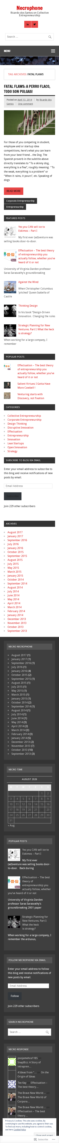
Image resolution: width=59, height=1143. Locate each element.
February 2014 (16, 611)
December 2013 (17, 619)
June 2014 (13, 595)
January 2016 (15, 548)
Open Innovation (17, 447)
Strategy (12, 451)
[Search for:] (29, 36)
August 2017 (15, 532)
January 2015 (15, 575)
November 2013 (17, 623)
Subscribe (13, 496)
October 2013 (16, 627)
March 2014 (14, 607)
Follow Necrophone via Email (27, 960)
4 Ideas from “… (27, 1072)
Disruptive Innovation (20, 427)
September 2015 (17, 556)
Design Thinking (17, 423)
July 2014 (13, 591)
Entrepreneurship (15, 207)
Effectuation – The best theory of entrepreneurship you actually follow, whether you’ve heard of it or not (29, 885)
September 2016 (17, 540)
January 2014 (15, 615)
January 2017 (15, 536)
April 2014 (14, 603)
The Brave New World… (32, 1093)
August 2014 (15, 587)
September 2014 (17, 583)
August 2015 (15, 559)
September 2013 (17, 630)
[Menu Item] (27, 24)
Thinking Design (28, 305)
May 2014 (13, 599)
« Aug (11, 825)
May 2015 (13, 567)
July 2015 (13, 563)
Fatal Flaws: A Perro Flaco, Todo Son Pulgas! (27, 89)
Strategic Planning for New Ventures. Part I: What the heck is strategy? (36, 329)
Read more (14, 191)
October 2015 (16, 552)
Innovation (14, 439)
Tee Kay (22, 1082)
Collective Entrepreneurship (24, 415)
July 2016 (13, 544)
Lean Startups (16, 443)
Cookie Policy (20, 1130)
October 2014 (16, 579)
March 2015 (14, 571)
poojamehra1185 (28, 1058)
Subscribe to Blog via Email (23, 460)
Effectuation (15, 431)
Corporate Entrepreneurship (20, 200)
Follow (15, 996)
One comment (25, 104)
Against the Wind (28, 282)
